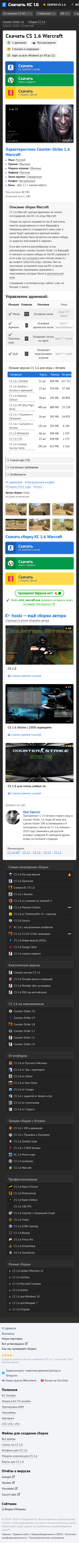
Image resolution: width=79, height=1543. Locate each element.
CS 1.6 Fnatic (21, 1219)
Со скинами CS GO (17, 13)
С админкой (14, 482)
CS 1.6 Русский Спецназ (26, 1283)
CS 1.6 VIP (13, 852)
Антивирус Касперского (37, 604)
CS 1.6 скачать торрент (27, 953)
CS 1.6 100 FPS (22, 1206)
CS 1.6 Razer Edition (25, 1200)
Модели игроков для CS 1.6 (19, 1456)
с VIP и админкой (31, 1128)
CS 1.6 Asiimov (21, 1277)
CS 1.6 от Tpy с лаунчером (29, 1069)
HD (65, 13)
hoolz (38, 486)
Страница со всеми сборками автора (27, 620)
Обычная (24, 172)
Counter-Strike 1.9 (24, 1017)
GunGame (27, 1161)
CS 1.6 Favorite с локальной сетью (34, 1213)
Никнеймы (9, 1412)
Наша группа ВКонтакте (21, 1380)
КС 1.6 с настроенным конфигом (33, 927)
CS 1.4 (36, 852)
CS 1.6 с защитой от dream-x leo (33, 1096)
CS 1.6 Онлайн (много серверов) (33, 979)
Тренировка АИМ (13, 1407)
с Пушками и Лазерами (35, 1134)
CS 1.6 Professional (25, 1193)
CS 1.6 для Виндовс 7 (25, 1303)
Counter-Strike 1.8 (24, 1024)
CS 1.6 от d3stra (23, 1076)
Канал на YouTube (56, 1380)
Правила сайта (21, 1534)
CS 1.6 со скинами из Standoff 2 (33, 901)
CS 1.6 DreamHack (24, 1246)
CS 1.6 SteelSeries (24, 1252)
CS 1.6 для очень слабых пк (27, 786)
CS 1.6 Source (22, 920)
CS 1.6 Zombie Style (25, 1141)
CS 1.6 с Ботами (23, 894)
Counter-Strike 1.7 (24, 1031)
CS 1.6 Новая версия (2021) (30, 940)
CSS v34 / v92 (11, 1424)
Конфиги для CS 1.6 (14, 1450)
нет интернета (30, 258)
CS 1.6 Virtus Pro (23, 1239)
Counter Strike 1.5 (24, 1037)
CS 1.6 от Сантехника (26, 1102)
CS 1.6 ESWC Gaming (26, 1226)
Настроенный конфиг (41, 482)
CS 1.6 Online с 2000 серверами (29, 727)
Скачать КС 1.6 (23, 4)
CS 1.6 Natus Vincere (26, 1186)
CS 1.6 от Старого (24, 1109)
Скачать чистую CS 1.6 (27, 972)
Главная (6, 1534)
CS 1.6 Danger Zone (25, 947)
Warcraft (26, 1167)
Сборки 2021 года (19, 486)
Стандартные (34, 176)
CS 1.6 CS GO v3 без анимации (32, 934)
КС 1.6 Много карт (24, 1154)
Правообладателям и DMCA (47, 1534)
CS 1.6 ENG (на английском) (30, 992)
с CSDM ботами (30, 1148)
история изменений (17, 496)
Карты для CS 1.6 (13, 1461)
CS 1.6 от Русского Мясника (30, 1063)
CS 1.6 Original (21, 1309)
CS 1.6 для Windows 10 (26, 1296)
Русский (20, 160)
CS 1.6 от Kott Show (25, 1083)
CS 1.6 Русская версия (27, 874)
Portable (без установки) (36, 985)
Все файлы (9, 1439)
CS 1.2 (57, 852)
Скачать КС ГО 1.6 (24, 887)
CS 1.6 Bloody (22, 1233)
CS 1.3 (47, 852)
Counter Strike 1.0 (24, 1044)
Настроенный (27, 181)
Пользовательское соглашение (46, 1537)
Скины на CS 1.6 (12, 1444)
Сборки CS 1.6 (56, 4)
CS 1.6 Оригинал (23, 881)
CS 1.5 (26, 852)
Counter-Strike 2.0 (24, 1011)
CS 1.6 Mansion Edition (27, 907)
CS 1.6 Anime (20, 1290)
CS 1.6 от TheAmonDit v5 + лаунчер (35, 914)
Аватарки (8, 1418)
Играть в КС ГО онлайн (16, 1401)
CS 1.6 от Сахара (24, 1089)
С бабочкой (46, 13)
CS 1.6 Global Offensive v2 (27, 1271)
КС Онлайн (9, 1395)
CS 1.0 (12, 669)
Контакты (8, 1333)
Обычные (24, 164)
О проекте (9, 1328)
